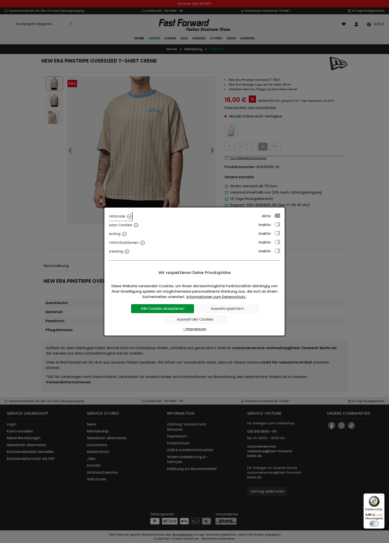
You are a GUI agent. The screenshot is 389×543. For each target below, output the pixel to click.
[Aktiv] (279, 215)
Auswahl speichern (227, 308)
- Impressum (194, 329)
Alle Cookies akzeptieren (162, 308)
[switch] (374, 523)
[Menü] (381, 496)
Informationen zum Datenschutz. (216, 296)
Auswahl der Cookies (195, 319)
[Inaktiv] (279, 224)
